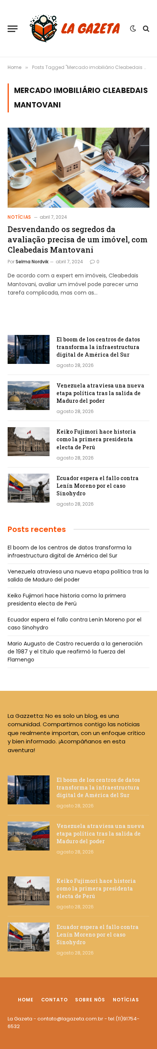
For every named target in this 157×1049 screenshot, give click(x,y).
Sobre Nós (90, 999)
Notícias (126, 999)
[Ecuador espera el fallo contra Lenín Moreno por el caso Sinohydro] (29, 488)
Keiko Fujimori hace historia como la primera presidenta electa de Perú (96, 439)
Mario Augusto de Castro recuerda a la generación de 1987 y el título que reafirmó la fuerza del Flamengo (75, 651)
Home (25, 999)
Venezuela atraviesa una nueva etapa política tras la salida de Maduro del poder (100, 393)
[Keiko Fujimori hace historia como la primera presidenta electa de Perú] (29, 441)
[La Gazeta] (75, 28)
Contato (54, 999)
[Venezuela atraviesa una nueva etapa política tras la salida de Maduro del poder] (29, 395)
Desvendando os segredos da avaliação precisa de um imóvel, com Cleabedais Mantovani (77, 239)
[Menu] (13, 28)
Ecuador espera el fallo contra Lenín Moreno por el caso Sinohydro (97, 485)
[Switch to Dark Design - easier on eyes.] (133, 28)
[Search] (145, 28)
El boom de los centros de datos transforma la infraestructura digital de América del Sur (98, 347)
